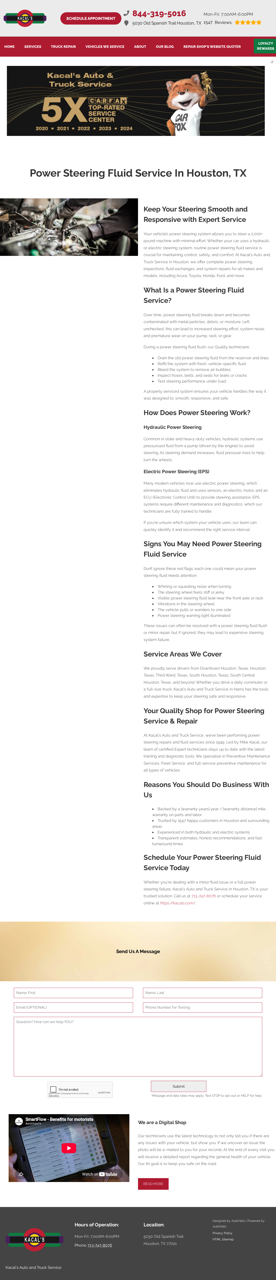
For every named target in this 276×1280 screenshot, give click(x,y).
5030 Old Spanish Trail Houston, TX (166, 23)
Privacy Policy (222, 1233)
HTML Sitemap (223, 1239)
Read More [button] (153, 1184)
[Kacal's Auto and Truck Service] (25, 18)
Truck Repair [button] (63, 47)
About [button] (140, 47)
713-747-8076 (203, 896)
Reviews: (218, 22)
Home (9, 47)
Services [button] (32, 47)
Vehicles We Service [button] (105, 47)
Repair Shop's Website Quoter (212, 47)
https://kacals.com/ (177, 903)
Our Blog (165, 47)
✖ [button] (271, 61)
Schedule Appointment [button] (90, 18)
